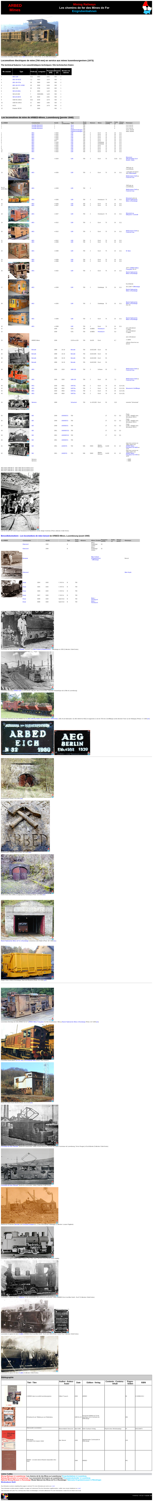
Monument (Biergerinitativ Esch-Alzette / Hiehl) (132, 158)
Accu (72, 125)
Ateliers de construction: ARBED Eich (47, 718)
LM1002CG (65, 415)
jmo (148, 718)
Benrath (34, 349)
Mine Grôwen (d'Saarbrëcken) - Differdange (96, 558)
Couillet (21, 1334)
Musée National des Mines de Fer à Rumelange (14, 941)
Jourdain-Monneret (37, 125)
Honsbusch (101, 328)
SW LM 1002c (17, 91)
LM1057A (64, 446)
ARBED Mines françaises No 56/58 (132, 446)
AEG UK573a (32, 718)
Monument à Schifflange (133, 388)
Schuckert (74, 402)
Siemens (34, 402)
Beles (92, 598)
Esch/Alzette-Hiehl (30, 1060)
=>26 (127, 171)
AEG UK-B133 (17, 79)
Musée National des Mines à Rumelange (131, 200)
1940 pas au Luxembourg (129, 168)
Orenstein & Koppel (28, 1224)
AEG (33, 133)
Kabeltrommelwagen (76, 130)
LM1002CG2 (65, 430)
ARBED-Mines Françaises (132, 268)
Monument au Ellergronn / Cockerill (132, 213)
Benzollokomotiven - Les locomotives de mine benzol (25, 536)
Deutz (24, 582)
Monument (129, 198)
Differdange (132, 173)
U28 (23, 56)
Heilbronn (21, 1297)
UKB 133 (73, 369)
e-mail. (53, 1486)
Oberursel (25, 544)
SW (33, 415)
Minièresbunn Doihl (131, 176)
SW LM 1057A (17, 97)
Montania (25, 558)
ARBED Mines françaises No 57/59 (132, 454)
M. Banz (128, 251)
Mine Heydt (128, 572)
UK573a (73, 385)
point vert (132, 171)
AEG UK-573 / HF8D (19, 85)
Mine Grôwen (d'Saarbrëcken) (42, 649)
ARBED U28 (17, 690)
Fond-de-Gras (130, 177)
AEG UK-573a (17, 82)
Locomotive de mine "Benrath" (9, 1146)
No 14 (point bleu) (4, 188)
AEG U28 (15, 76)
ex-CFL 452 (19, 1060)
